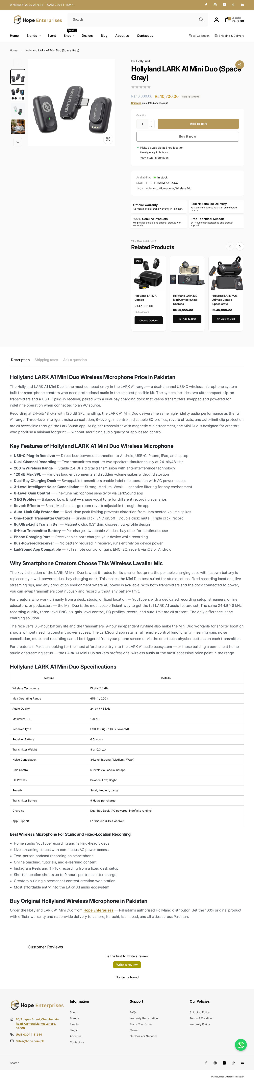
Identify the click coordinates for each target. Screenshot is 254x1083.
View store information (154, 157)
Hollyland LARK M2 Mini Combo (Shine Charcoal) (185, 299)
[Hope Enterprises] (37, 1009)
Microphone (166, 188)
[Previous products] (230, 246)
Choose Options (149, 320)
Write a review (127, 965)
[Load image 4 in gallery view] (18, 126)
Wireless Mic (183, 188)
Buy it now (187, 136)
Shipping (136, 102)
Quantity (141, 115)
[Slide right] (18, 142)
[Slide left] (18, 63)
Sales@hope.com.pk (30, 1041)
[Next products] (240, 246)
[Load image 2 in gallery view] (18, 93)
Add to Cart (189, 318)
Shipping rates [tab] (46, 360)
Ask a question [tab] (75, 360)
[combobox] (137, 20)
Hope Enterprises (99, 910)
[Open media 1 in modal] (71, 102)
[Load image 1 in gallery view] (18, 76)
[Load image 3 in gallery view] (18, 110)
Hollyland (140, 61)
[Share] (239, 64)
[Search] (201, 20)
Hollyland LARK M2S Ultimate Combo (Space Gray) (225, 299)
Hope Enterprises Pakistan (231, 1076)
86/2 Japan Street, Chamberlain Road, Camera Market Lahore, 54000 (37, 1023)
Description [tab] (20, 360)
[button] (234, 20)
